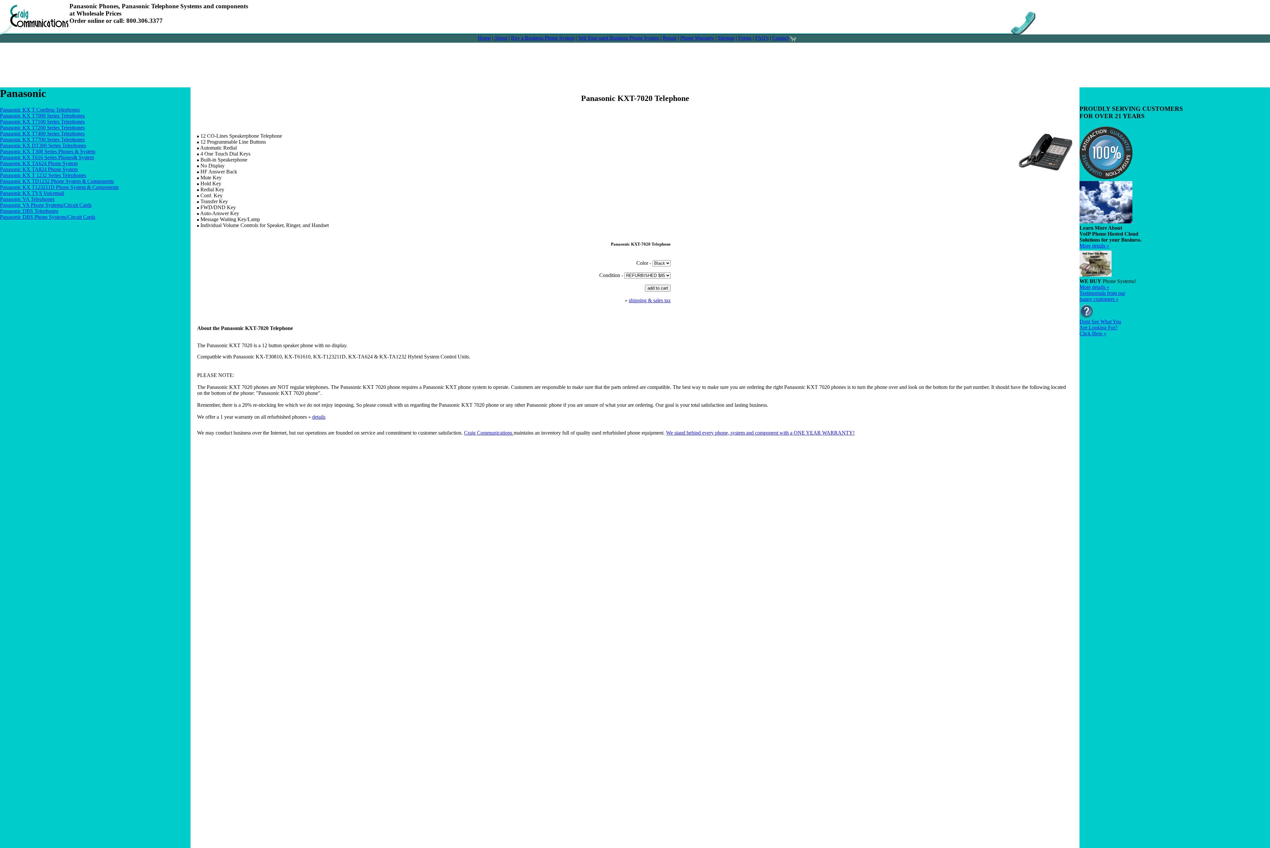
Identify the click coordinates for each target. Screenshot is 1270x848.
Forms (744, 38)
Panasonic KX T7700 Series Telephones (42, 139)
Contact (780, 38)
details (318, 417)
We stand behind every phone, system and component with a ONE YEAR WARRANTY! (760, 433)
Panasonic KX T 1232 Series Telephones (43, 175)
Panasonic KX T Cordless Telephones (40, 110)
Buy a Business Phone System (542, 38)
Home (484, 38)
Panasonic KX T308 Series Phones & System (47, 151)
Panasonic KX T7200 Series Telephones (42, 127)
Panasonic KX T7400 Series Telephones (42, 133)
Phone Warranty (697, 38)
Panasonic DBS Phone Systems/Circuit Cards (47, 217)
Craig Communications (489, 433)
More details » (1094, 246)
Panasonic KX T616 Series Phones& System (47, 157)
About (500, 38)
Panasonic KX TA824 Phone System (39, 169)
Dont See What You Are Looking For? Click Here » (1100, 327)
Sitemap (726, 38)
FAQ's (762, 38)
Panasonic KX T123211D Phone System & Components (59, 187)
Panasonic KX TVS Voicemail (32, 193)
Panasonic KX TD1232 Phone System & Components (57, 181)
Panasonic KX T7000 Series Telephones (42, 115)
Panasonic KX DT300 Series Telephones (43, 145)
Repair (670, 38)
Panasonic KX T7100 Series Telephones (42, 121)
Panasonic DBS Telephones (29, 211)
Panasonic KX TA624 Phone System (39, 163)
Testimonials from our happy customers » (1102, 296)
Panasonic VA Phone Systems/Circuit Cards (46, 205)
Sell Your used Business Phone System (619, 38)
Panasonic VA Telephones (27, 199)
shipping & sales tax (650, 300)
